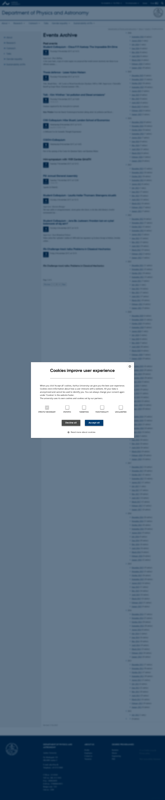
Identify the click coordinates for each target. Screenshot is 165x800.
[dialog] (82, 400)
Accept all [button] (94, 422)
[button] (82, 432)
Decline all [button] (71, 422)
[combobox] (130, 366)
